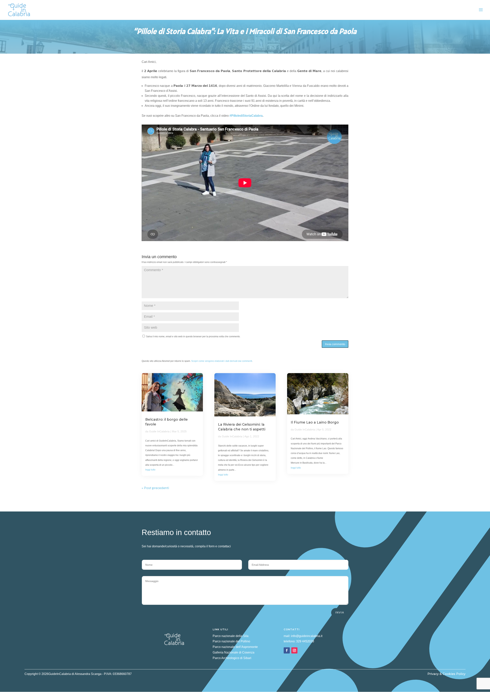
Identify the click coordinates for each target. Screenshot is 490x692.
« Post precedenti (155, 488)
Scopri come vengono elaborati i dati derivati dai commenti (221, 361)
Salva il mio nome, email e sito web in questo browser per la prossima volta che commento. (193, 336)
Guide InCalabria (159, 431)
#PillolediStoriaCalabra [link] (246, 115)
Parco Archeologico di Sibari (232, 658)
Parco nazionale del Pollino (231, 641)
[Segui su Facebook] (287, 650)
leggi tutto (150, 469)
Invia (339, 612)
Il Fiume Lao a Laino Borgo (315, 422)
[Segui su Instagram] (294, 650)
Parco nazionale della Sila (230, 636)
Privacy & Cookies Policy (446, 674)
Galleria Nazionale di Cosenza (233, 652)
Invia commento (335, 344)
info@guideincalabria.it (306, 636)
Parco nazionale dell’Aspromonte (235, 646)
